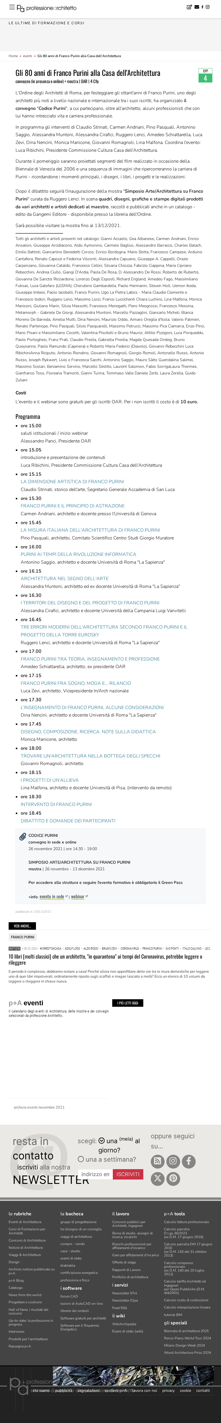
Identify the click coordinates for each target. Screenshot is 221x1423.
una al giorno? (119, 1145)
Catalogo (16, 1287)
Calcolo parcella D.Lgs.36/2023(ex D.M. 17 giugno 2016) (183, 1233)
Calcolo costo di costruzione (186, 1300)
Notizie (14, 948)
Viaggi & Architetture (25, 1255)
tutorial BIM (173, 1315)
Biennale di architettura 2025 (186, 1331)
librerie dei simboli (74, 1310)
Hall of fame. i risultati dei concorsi (28, 1311)
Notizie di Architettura (26, 1247)
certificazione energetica (79, 1272)
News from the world (25, 1295)
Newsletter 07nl (124, 1293)
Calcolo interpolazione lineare (187, 1307)
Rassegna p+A (20, 1346)
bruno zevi (109, 948)
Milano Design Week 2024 (184, 1345)
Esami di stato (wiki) (127, 1331)
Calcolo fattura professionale (186, 1222)
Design (14, 1262)
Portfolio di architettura (130, 1277)
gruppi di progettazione (78, 1222)
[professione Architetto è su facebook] (189, 1162)
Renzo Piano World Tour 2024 (187, 1338)
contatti (203, 1390)
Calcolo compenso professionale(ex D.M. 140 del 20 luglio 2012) (184, 1269)
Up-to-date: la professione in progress (31, 1322)
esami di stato (71, 1258)
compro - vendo (72, 1244)
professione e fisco (74, 1280)
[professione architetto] (50, 9)
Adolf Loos (72, 948)
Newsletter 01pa (125, 1300)
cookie (185, 1390)
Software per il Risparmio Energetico (79, 1327)
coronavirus (130, 948)
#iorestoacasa (50, 948)
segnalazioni (88, 1390)
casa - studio (70, 1251)
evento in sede (52, 896)
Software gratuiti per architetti (83, 1318)
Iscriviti (128, 1174)
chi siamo (41, 1390)
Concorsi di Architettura (27, 1240)
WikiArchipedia (124, 1324)
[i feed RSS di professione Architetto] (158, 1162)
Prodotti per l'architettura (28, 1339)
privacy (168, 1390)
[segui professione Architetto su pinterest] (173, 1179)
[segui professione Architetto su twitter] (158, 1179)
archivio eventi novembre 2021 (39, 1107)
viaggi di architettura (76, 1236)
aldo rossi (90, 948)
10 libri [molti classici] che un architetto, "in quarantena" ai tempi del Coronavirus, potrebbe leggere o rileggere (105, 959)
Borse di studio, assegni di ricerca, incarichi (132, 1235)
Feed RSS (119, 1308)
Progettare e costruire (25, 1302)
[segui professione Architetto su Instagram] (173, 1162)
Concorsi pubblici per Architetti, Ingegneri (128, 1224)
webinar (77, 896)
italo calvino (191, 948)
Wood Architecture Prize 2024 (187, 1352)
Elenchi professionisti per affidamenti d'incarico (131, 1246)
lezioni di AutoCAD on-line (81, 1303)
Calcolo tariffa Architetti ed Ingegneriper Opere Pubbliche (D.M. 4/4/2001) (185, 1287)
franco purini (22, 937)
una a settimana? (110, 1159)
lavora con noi (144, 1390)
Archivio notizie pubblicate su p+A (32, 1271)
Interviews (16, 1331)
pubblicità (63, 1390)
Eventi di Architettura (25, 1222)
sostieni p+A (115, 1390)
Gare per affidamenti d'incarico (135, 1255)
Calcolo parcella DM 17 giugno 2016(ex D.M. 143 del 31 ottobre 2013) (188, 1250)
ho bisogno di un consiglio (81, 1229)
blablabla (67, 1265)
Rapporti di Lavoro (126, 1270)
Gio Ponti (172, 948)
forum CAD (69, 1296)
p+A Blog (16, 1280)
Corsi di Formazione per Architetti (27, 1231)
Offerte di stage (124, 1262)
